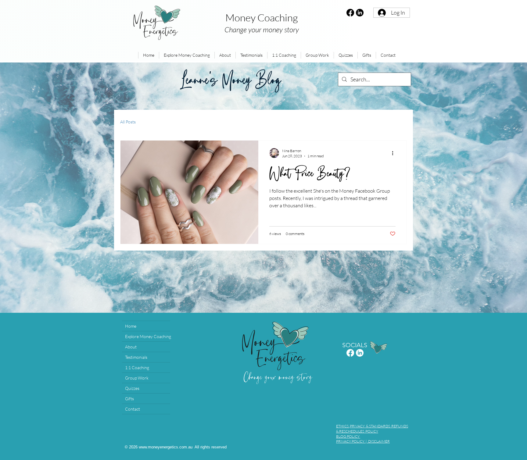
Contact (132, 409)
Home (130, 326)
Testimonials (136, 357)
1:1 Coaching (137, 367)
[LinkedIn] (360, 12)
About (131, 346)
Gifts (129, 398)
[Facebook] (350, 12)
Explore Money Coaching (147, 336)
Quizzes (132, 388)
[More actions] (394, 153)
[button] (186, 55)
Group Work (137, 377)
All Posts (128, 121)
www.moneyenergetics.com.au (165, 447)
